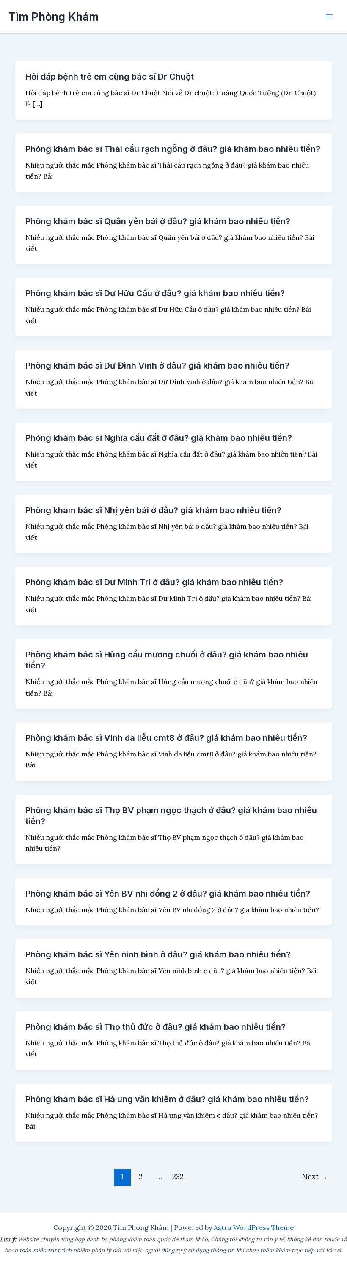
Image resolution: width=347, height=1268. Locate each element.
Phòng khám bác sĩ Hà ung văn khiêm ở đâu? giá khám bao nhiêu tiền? (167, 1099)
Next (315, 1176)
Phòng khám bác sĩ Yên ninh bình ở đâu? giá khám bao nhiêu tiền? (158, 954)
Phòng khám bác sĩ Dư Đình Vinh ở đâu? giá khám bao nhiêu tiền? (157, 365)
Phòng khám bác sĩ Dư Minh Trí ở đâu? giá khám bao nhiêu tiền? (154, 582)
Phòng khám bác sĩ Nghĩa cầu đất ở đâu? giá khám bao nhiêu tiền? (158, 438)
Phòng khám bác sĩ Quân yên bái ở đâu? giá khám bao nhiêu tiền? (157, 221)
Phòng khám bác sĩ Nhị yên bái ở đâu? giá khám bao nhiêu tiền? (153, 510)
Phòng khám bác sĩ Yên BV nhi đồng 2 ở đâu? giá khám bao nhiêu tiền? (167, 893)
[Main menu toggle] (329, 17)
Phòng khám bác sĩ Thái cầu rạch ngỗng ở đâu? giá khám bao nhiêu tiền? (172, 149)
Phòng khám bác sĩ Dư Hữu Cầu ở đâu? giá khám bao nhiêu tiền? (155, 293)
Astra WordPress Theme (254, 1227)
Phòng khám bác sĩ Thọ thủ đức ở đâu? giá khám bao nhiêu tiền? (155, 1027)
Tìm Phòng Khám (53, 16)
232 (178, 1176)
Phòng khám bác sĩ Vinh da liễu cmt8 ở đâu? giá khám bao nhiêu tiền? (166, 738)
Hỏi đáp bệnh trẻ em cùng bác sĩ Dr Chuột (109, 77)
